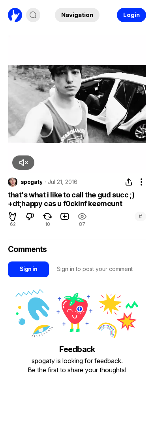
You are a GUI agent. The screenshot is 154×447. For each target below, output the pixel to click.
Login (131, 15)
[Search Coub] (33, 15)
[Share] (128, 182)
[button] (23, 162)
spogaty (31, 182)
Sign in (28, 268)
